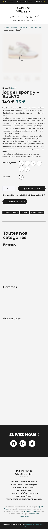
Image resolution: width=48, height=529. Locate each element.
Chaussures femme (26, 27)
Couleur (6, 177)
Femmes (26, 511)
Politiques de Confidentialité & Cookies (24, 499)
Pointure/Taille (9, 163)
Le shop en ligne (19, 487)
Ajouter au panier (32, 188)
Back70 (13, 88)
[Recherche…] (38, 16)
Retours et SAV (24, 490)
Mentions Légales (24, 496)
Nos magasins (17, 484)
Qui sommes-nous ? (28, 481)
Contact (32, 487)
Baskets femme (37, 212)
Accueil (6, 27)
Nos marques (31, 484)
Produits (14, 27)
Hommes (34, 511)
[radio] (21, 163)
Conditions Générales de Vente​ (24, 493)
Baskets (38, 27)
